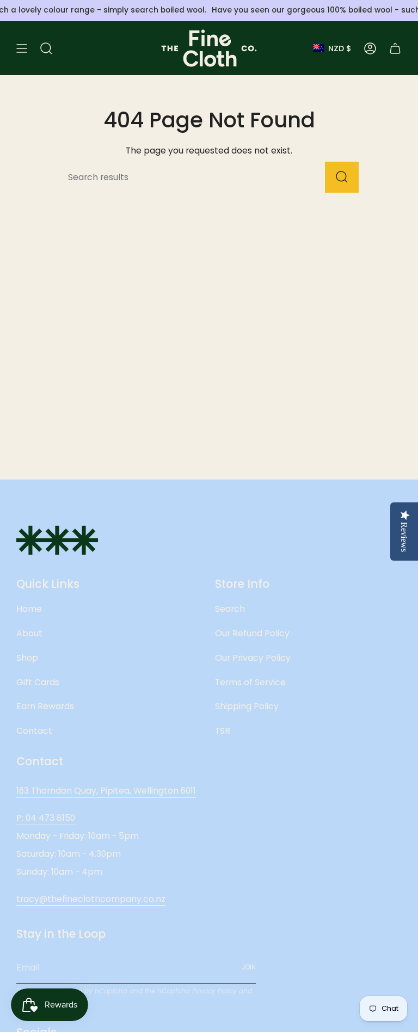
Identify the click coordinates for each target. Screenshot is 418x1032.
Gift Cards (37, 682)
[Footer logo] (57, 540)
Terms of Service (250, 682)
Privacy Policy (214, 991)
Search (230, 609)
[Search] (342, 177)
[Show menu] (22, 48)
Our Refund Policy (252, 633)
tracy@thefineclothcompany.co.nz (90, 899)
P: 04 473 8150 (45, 818)
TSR (222, 730)
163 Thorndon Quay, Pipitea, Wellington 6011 (106, 790)
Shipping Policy (247, 706)
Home (29, 609)
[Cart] (395, 48)
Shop (27, 658)
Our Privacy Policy (253, 658)
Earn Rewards (45, 706)
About (29, 633)
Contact (34, 730)
